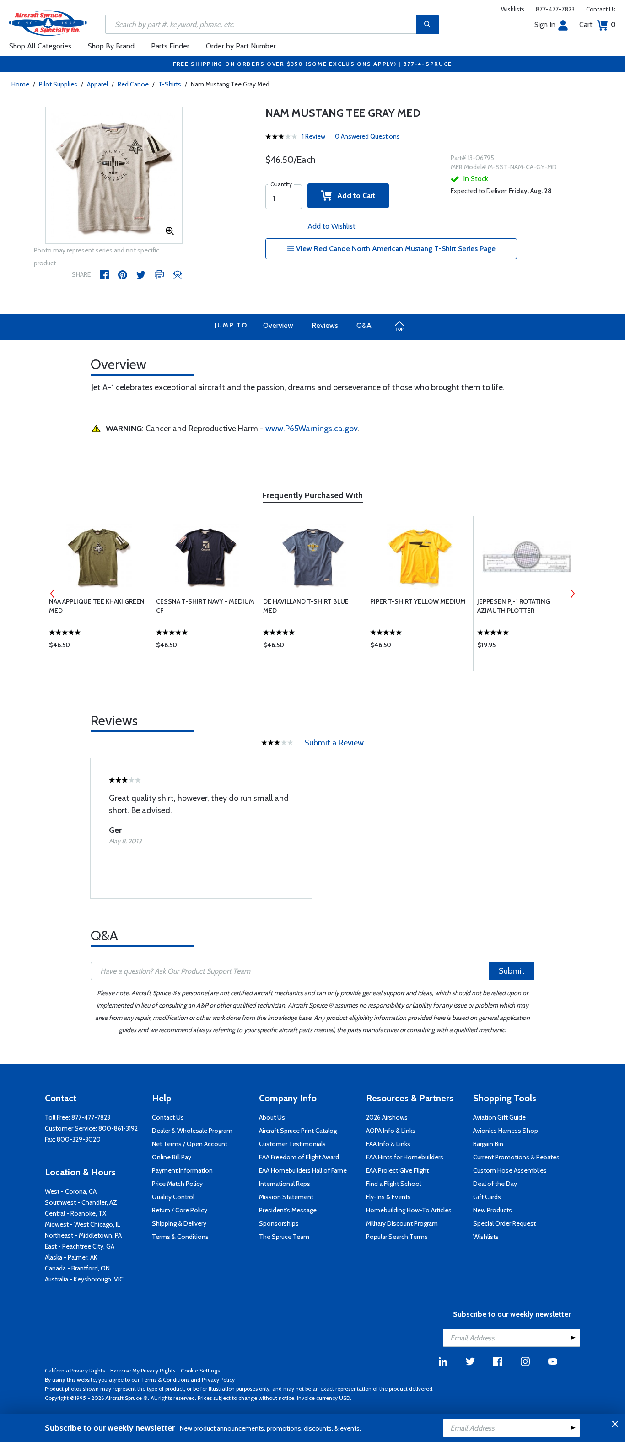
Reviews (325, 325)
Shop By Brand (111, 46)
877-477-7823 (555, 9)
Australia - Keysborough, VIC (84, 1279)
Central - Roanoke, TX (75, 1213)
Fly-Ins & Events (388, 1197)
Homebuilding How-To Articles (409, 1210)
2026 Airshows (387, 1117)
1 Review (313, 136)
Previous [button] (52, 593)
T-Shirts (169, 84)
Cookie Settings (200, 1370)
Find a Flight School (393, 1183)
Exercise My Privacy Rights (142, 1370)
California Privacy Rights (75, 1370)
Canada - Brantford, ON (77, 1268)
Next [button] (572, 593)
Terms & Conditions (180, 1237)
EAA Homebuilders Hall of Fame (303, 1170)
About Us (272, 1117)
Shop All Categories (40, 46)
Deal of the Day (495, 1183)
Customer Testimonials (292, 1144)
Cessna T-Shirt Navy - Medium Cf (205, 606)
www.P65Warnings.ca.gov (311, 428)
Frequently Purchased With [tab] (313, 495)
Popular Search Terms (397, 1237)
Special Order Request (504, 1223)
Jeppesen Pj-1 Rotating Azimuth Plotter (513, 606)
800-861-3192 (118, 1128)
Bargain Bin (488, 1144)
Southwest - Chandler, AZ (81, 1202)
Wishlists (512, 9)
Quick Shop (98, 647)
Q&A (364, 325)
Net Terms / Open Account (189, 1144)
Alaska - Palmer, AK (71, 1257)
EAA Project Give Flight (397, 1170)
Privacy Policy (218, 1379)
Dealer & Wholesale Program (192, 1130)
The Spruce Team (284, 1237)
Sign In (544, 24)
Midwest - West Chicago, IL (82, 1224)
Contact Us (601, 9)
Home (20, 84)
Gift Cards (487, 1197)
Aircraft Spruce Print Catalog (298, 1130)
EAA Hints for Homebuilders (404, 1157)
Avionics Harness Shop (505, 1130)
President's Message (288, 1210)
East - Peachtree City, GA (79, 1246)
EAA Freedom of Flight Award (299, 1157)
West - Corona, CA (71, 1191)
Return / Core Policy (179, 1210)
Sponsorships (279, 1223)
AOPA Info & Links (390, 1130)
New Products (492, 1210)
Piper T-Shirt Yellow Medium (418, 601)
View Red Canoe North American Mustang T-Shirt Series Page (395, 248)
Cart (597, 24)
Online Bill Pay (171, 1157)
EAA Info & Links (388, 1144)
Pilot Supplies (58, 84)
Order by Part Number (241, 46)
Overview (278, 325)
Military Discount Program (402, 1223)
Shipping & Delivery (179, 1223)
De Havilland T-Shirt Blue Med (306, 606)
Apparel (97, 84)
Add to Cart (354, 195)
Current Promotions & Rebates (516, 1157)
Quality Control (173, 1197)
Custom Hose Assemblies (510, 1170)
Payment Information (182, 1170)
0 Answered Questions (367, 136)
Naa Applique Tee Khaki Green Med (97, 606)
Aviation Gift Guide (499, 1117)
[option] (114, 175)
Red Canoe (133, 84)
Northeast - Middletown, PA (83, 1235)
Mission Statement (286, 1197)
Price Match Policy (177, 1183)
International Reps (284, 1183)
